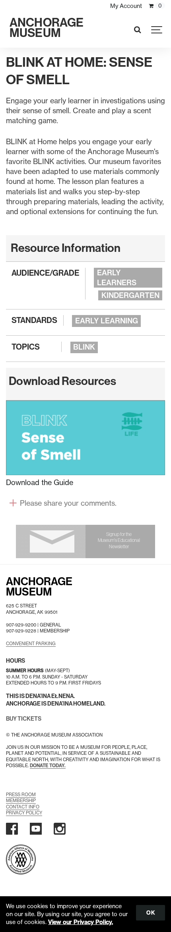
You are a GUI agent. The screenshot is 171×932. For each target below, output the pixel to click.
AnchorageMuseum (39, 587)
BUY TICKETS (23, 718)
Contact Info (22, 807)
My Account (126, 6)
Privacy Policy (24, 813)
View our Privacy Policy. (80, 922)
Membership (21, 800)
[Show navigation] (157, 30)
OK (150, 912)
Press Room (21, 794)
